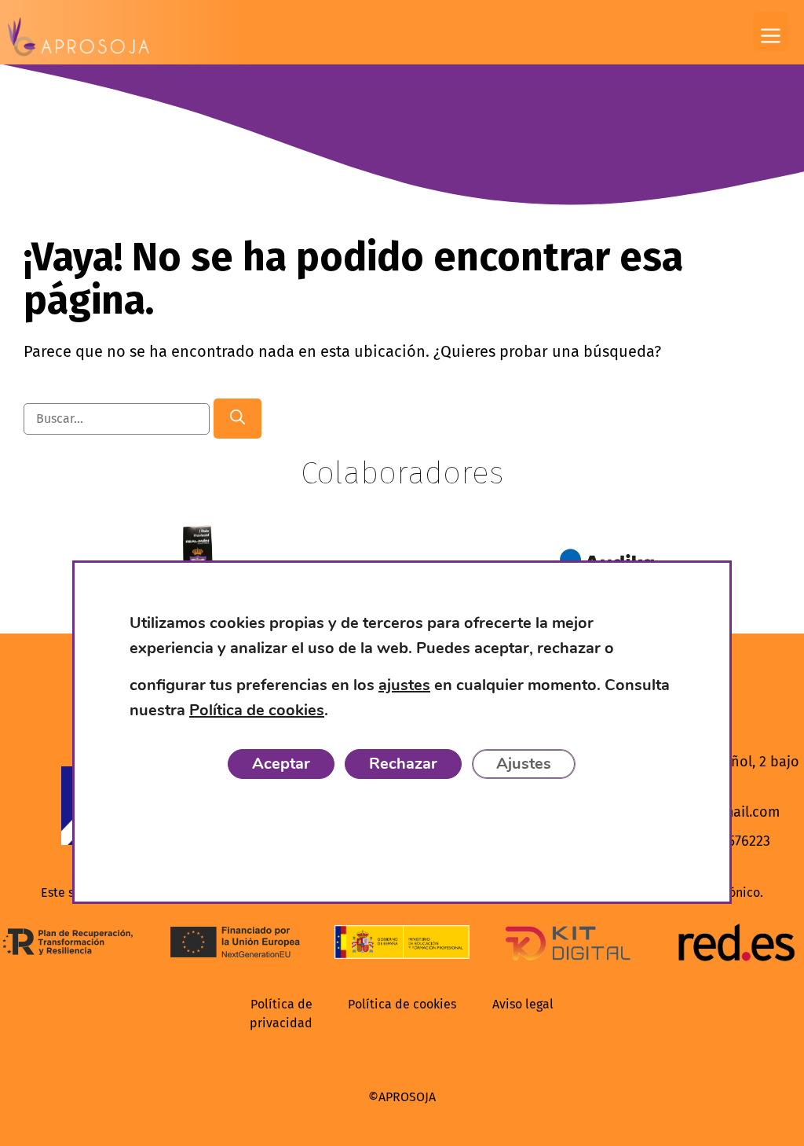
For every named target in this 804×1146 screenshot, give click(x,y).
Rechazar (403, 764)
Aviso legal (523, 1004)
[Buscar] (237, 419)
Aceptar (281, 764)
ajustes (404, 685)
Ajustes (523, 764)
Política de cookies (402, 1004)
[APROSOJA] (78, 36)
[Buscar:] (119, 417)
